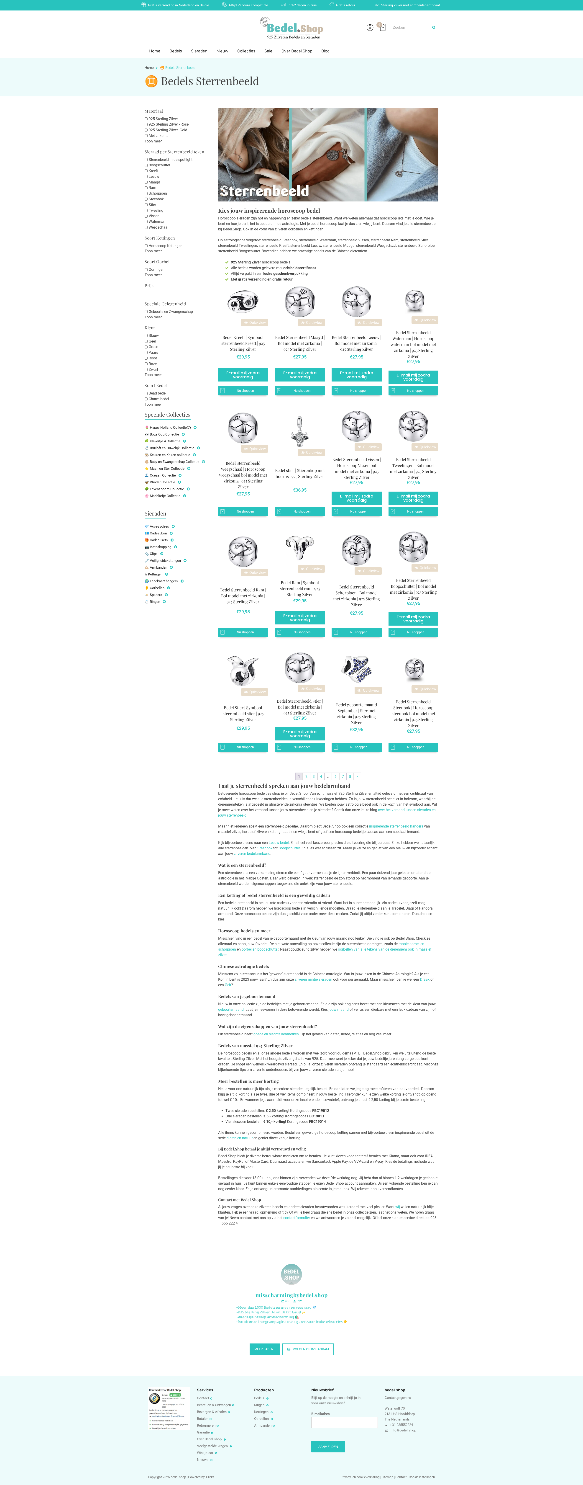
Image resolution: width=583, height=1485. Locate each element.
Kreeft (153, 171)
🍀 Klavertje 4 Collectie (162, 441)
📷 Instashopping (158, 547)
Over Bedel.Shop (296, 51)
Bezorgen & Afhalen (212, 1412)
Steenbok (156, 199)
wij (397, 1207)
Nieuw (222, 51)
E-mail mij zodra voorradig (243, 375)
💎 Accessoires (157, 526)
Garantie (203, 1432)
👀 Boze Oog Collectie (162, 434)
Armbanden (262, 1425)
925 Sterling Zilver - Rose (169, 124)
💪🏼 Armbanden (156, 567)
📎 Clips (151, 554)
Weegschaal (158, 227)
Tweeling (156, 210)
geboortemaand (231, 1009)
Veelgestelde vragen (213, 1446)
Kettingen (261, 1412)
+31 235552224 (401, 1425)
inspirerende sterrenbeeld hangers (396, 826)
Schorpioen (158, 193)
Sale (268, 51)
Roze (153, 364)
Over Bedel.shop (209, 1439)
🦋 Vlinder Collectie (160, 482)
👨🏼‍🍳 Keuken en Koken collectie (167, 455)
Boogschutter (159, 165)
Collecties (246, 51)
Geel (152, 341)
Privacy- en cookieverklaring (360, 1477)
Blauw (154, 335)
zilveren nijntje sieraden (313, 979)
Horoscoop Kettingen (165, 245)
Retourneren (206, 1425)
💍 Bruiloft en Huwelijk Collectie (169, 448)
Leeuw (154, 176)
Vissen (154, 216)
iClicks (209, 1477)
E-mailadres (320, 1414)
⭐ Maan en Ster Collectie (164, 469)
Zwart (153, 369)
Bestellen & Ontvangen (214, 1405)
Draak (425, 979)
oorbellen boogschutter (260, 949)
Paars (153, 352)
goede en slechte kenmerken (276, 1034)
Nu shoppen (245, 391)
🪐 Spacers (153, 595)
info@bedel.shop (403, 1430)
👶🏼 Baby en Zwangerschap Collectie (172, 462)
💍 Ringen (152, 602)
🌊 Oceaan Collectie (160, 475)
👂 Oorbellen (154, 588)
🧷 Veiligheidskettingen (163, 561)
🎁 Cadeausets (156, 540)
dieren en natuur (240, 1138)
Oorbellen (262, 1419)
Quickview (257, 322)
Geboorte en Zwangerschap (171, 311)
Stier (152, 205)
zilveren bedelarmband (252, 853)
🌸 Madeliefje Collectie (162, 496)
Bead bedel (157, 393)
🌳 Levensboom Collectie (164, 489)
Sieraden (199, 51)
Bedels (175, 51)
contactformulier (296, 1218)
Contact (203, 1398)
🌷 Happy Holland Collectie (168, 427)
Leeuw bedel (279, 842)
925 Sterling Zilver (163, 118)
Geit (228, 985)
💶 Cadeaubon (156, 533)
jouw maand (339, 1009)
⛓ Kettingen (153, 574)
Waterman (157, 221)
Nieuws (203, 1460)
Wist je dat (205, 1453)
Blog (325, 51)
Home (154, 51)
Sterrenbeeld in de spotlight (170, 159)
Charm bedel (159, 399)
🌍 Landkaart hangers (161, 581)
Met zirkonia (159, 136)
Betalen (202, 1419)
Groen (153, 347)
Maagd (154, 182)
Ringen (259, 1405)
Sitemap (387, 1477)
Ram (152, 188)
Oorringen (156, 269)
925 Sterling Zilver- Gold (168, 130)
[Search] (433, 27)
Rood (153, 358)
